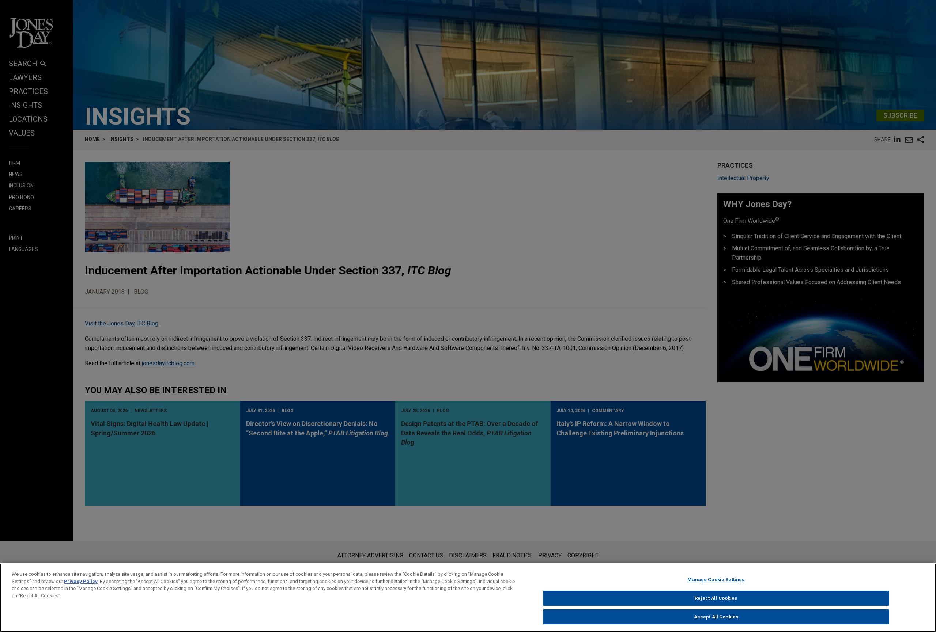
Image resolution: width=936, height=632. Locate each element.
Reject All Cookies (716, 598)
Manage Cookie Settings (715, 579)
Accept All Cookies (716, 617)
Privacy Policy (81, 581)
